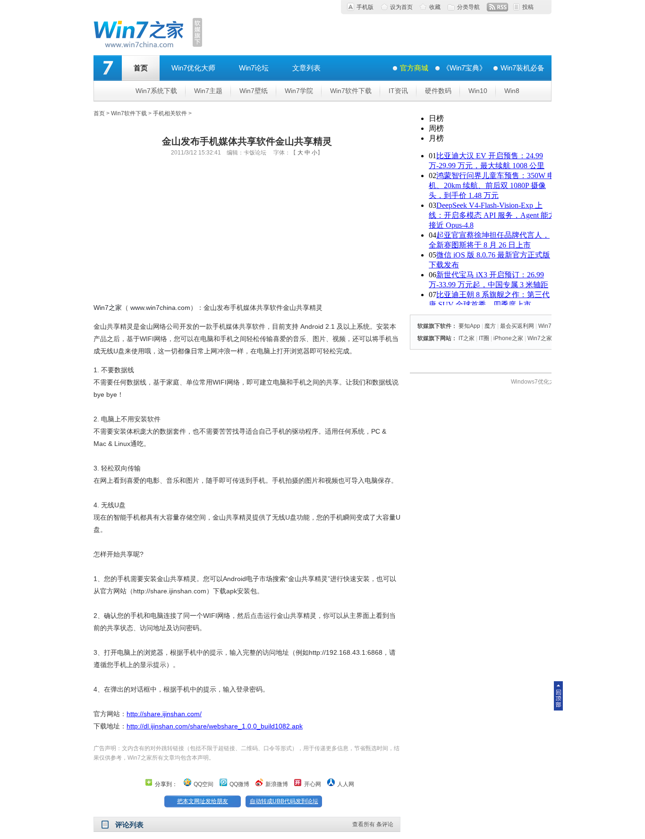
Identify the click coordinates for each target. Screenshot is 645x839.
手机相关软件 (170, 113)
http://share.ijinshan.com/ (164, 714)
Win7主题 (208, 90)
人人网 (345, 784)
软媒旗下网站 (434, 338)
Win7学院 (299, 90)
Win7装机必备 (522, 68)
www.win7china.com (160, 307)
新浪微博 (276, 784)
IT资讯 (398, 90)
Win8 (511, 90)
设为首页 (401, 7)
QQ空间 (203, 784)
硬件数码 (438, 90)
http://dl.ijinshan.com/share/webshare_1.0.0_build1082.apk (215, 726)
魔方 (490, 326)
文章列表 (306, 68)
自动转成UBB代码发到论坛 (284, 801)
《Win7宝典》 (464, 68)
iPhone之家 (508, 338)
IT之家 (466, 338)
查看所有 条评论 (372, 824)
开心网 (312, 784)
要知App (469, 326)
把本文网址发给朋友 (202, 801)
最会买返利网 (517, 326)
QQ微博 (239, 784)
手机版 (364, 7)
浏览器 (153, 652)
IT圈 (484, 338)
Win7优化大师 (193, 68)
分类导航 (468, 7)
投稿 (528, 7)
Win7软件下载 (351, 90)
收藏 (435, 7)
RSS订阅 (497, 7)
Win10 (477, 90)
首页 (141, 68)
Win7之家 (107, 307)
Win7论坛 (254, 68)
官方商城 (414, 68)
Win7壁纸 (253, 90)
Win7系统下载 (156, 90)
